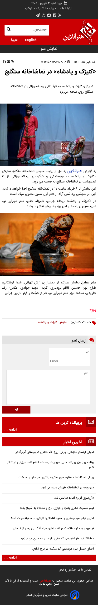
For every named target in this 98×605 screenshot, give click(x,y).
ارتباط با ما (65, 8)
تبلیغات (38, 8)
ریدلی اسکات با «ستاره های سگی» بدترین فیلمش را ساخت (56, 477)
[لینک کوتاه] (12, 62)
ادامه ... (10, 430)
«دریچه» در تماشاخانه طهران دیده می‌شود (67, 487)
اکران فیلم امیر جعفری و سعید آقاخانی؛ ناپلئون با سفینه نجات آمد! (52, 518)
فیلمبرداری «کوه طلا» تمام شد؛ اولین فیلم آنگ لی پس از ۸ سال (53, 528)
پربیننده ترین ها (68, 422)
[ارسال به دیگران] (8, 62)
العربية (14, 39)
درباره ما (50, 8)
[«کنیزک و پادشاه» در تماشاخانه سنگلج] (49, 134)
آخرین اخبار (72, 442)
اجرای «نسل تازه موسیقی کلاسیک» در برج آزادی (63, 548)
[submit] (16, 410)
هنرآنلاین (74, 171)
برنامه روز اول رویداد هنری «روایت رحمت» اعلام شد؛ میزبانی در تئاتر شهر (50, 465)
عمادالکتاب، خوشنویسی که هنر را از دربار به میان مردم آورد (57, 538)
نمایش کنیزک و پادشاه (52, 322)
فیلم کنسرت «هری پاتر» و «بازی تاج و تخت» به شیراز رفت (57, 508)
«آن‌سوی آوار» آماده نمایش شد (74, 498)
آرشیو (28, 8)
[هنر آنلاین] (79, 32)
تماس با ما (84, 570)
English (31, 39)
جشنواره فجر (67, 570)
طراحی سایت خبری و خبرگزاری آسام (47, 595)
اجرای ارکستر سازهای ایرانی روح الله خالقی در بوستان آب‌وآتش (54, 452)
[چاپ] (4, 62)
